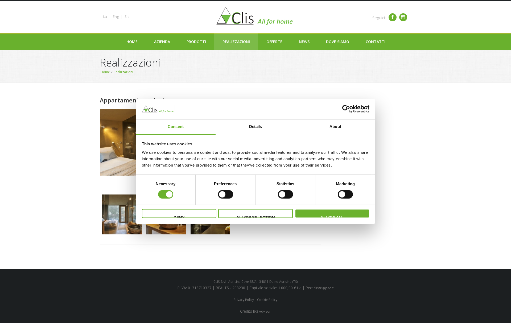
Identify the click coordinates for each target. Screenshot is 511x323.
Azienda (162, 41)
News (304, 41)
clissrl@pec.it (323, 288)
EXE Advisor (262, 311)
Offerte (274, 41)
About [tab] (335, 126)
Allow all (332, 216)
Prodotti (196, 41)
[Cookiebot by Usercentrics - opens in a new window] (346, 109)
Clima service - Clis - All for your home (255, 16)
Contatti (375, 41)
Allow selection (255, 216)
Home (132, 41)
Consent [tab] (176, 126)
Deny (179, 216)
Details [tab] (255, 126)
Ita (105, 16)
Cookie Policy (267, 299)
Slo (127, 16)
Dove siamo (337, 41)
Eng (116, 16)
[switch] (225, 194)
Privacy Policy (244, 299)
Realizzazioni (236, 41)
